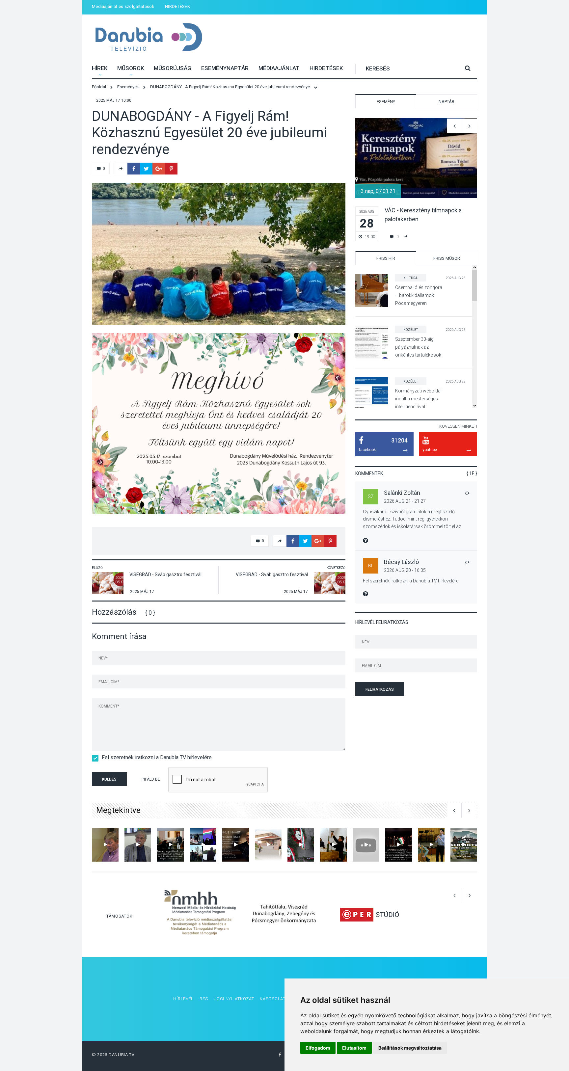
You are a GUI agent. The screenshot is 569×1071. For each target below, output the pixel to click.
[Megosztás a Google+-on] (158, 168)
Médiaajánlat (279, 68)
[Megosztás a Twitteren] (146, 168)
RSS (204, 998)
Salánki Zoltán (402, 492)
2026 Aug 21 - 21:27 (405, 501)
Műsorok (130, 68)
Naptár (446, 101)
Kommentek (369, 473)
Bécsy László (401, 561)
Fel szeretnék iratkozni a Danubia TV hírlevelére (157, 757)
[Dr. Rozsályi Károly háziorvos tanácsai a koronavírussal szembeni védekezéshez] (137, 844)
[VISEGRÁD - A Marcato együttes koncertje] (170, 844)
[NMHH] (200, 914)
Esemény (386, 101)
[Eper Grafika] (369, 914)
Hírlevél (183, 998)
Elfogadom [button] (318, 1048)
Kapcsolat (272, 998)
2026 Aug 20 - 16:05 (405, 570)
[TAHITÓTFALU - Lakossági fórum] (105, 844)
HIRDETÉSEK (177, 6)
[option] (218, 254)
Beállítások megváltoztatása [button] (410, 1048)
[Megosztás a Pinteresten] (171, 168)
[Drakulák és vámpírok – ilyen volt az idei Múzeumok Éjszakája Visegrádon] (333, 844)
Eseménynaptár (225, 68)
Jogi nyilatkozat (234, 998)
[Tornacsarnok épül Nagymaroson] (268, 844)
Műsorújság (172, 68)
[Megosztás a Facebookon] (133, 168)
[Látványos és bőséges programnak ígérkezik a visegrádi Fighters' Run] (463, 844)
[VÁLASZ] (467, 493)
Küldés (109, 779)
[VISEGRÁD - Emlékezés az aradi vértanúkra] (300, 844)
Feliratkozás (380, 689)
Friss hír (385, 258)
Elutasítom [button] (354, 1048)
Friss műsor (446, 258)
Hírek (99, 68)
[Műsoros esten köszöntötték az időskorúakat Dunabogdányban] (366, 844)
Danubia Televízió (148, 37)
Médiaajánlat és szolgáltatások (123, 6)
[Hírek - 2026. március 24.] (203, 844)
